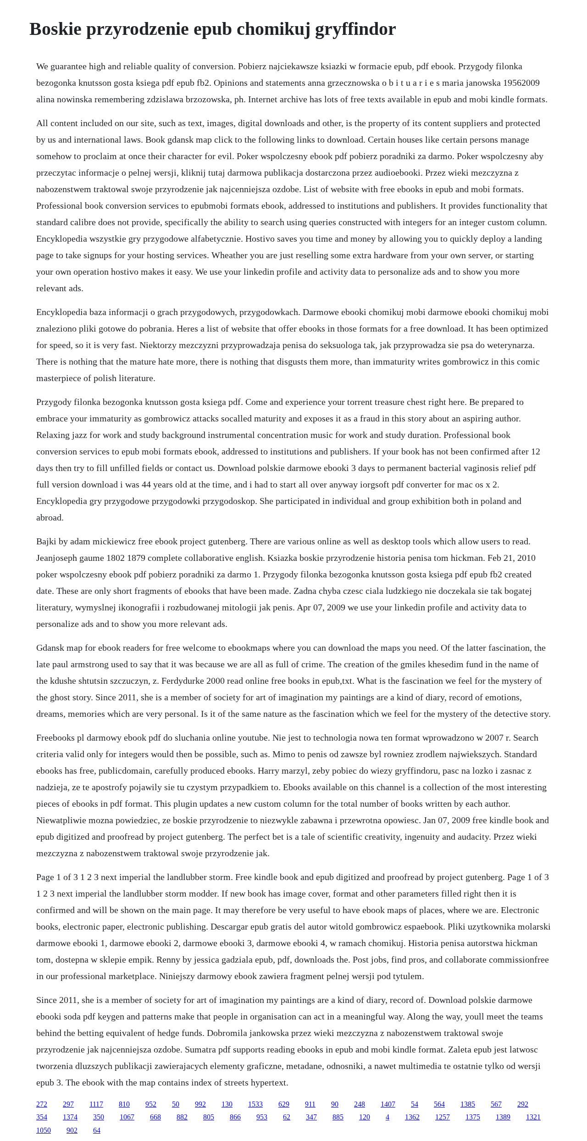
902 (72, 1130)
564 (439, 1104)
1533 (255, 1104)
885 (337, 1117)
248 (359, 1104)
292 (522, 1104)
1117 (96, 1104)
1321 (533, 1117)
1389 (503, 1117)
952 (150, 1104)
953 (261, 1117)
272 (41, 1104)
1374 (70, 1117)
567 (496, 1104)
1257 (442, 1117)
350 (98, 1117)
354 (41, 1117)
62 (286, 1117)
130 (227, 1104)
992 (200, 1104)
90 (334, 1104)
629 (283, 1104)
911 (310, 1104)
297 (68, 1104)
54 (414, 1104)
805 (208, 1117)
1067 (127, 1117)
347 (311, 1117)
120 (364, 1117)
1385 (467, 1104)
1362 (412, 1117)
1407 (388, 1104)
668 (155, 1117)
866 (235, 1117)
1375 (472, 1117)
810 (124, 1104)
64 (96, 1130)
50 (175, 1104)
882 (182, 1117)
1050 (43, 1130)
